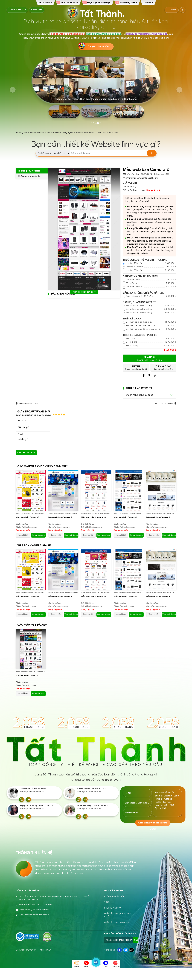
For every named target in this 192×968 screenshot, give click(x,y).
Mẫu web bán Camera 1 (92, 517)
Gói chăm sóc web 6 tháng (139, 309)
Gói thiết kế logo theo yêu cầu (140, 325)
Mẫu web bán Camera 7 (27, 517)
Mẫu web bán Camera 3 (125, 517)
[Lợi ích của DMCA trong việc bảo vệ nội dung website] (47, 937)
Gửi (136, 940)
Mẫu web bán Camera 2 (27, 675)
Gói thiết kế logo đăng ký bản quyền (143, 329)
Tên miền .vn (132, 283)
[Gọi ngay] (21, 799)
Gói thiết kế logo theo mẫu (139, 322)
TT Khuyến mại (115, 966)
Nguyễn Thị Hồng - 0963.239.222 (36, 806)
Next (179, 90)
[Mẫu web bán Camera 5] (161, 490)
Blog (107, 902)
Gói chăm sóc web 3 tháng (139, 305)
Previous (13, 90)
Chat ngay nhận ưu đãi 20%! (26, 453)
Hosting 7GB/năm (134, 270)
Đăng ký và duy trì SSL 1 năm (139, 296)
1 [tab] (91, 123)
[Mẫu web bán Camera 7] (31, 490)
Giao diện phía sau (164, 403)
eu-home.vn (71, 513)
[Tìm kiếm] (151, 153)
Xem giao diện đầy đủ (83, 292)
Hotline (86, 966)
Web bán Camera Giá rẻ (107, 132)
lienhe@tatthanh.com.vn (32, 792)
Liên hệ (76, 966)
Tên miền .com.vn (134, 287)
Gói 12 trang (131, 338)
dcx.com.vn (136, 513)
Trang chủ (22, 132)
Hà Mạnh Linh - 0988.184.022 (91, 789)
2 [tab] (94, 123)
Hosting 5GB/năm (134, 267)
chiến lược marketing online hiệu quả (146, 33)
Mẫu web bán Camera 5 (158, 517)
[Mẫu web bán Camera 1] (96, 490)
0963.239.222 (18, 10)
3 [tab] (98, 123)
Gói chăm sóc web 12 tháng (139, 312)
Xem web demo (38, 535)
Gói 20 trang (132, 345)
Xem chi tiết (23, 535)
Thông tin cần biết (114, 896)
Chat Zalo (36, 10)
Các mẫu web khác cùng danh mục (42, 466)
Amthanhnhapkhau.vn (148, 178)
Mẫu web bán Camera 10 (60, 517)
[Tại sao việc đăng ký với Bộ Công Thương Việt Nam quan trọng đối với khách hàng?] (27, 936)
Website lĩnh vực (60, 132)
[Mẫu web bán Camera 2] (31, 649)
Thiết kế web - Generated (117, 922)
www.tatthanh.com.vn (38, 915)
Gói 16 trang (131, 342)
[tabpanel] (96, 88)
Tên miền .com (133, 280)
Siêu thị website (37, 132)
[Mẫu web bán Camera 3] (129, 490)
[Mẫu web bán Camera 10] (63, 490)
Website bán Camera (85, 132)
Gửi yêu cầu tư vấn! (98, 46)
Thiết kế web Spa (112, 908)
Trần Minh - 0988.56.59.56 (33, 789)
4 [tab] (101, 123)
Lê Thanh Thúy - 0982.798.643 (92, 806)
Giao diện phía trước (29, 403)
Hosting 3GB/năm (134, 263)
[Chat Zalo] (28, 799)
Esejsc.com (168, 513)
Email (105, 966)
